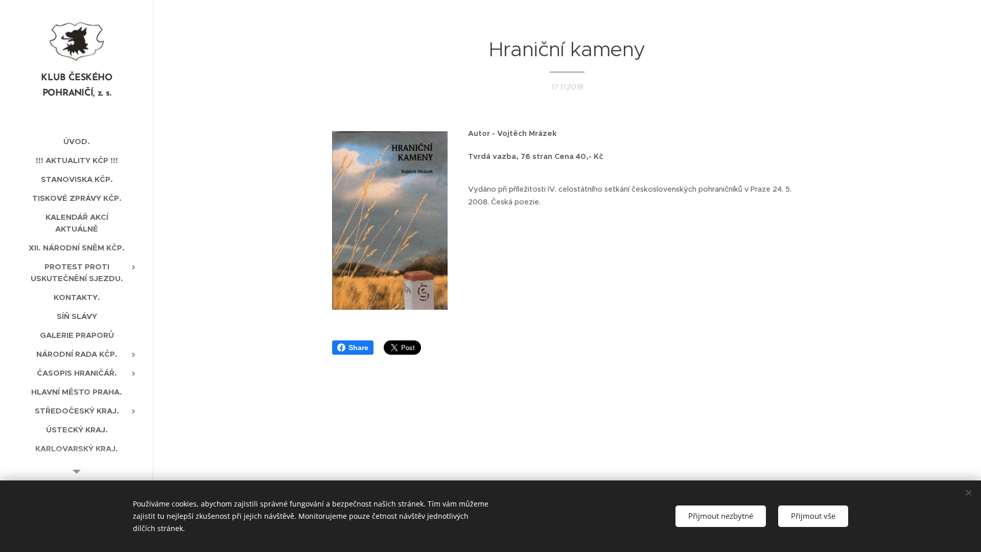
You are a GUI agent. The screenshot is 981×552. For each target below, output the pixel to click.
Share (358, 347)
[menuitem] (76, 141)
